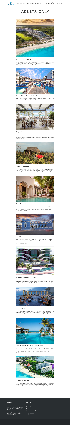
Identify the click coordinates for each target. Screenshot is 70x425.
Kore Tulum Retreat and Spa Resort (29, 346)
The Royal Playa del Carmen (26, 95)
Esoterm (38, 422)
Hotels (27, 3)
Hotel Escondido (22, 166)
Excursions (22, 3)
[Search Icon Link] (61, 3)
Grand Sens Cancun (23, 380)
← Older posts (21, 394)
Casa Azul (20, 236)
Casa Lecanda (21, 204)
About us (37, 3)
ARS (54, 3)
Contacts (32, 3)
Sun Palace (20, 308)
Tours (18, 3)
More (41, 3)
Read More (46, 64)
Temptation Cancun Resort (26, 277)
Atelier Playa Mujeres (24, 59)
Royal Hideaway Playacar (25, 132)
